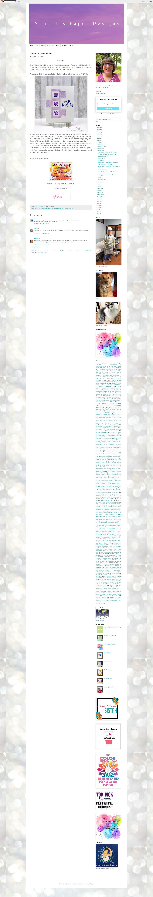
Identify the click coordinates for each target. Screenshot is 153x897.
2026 (98, 127)
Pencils (97, 522)
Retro (118, 537)
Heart (98, 473)
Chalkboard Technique (110, 410)
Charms (118, 410)
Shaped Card (117, 547)
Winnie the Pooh (100, 600)
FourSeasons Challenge (112, 456)
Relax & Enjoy (107, 652)
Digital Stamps (101, 435)
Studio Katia (106, 568)
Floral (63, 208)
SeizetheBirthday (114, 543)
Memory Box (106, 497)
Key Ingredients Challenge (112, 486)
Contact (42, 45)
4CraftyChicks (117, 367)
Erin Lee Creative (100, 445)
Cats (118, 409)
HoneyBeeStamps (115, 476)
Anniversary (98, 380)
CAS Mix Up (36, 208)
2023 (98, 134)
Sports (114, 556)
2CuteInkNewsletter (113, 364)
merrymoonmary (79, 884)
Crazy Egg (118, 429)
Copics (119, 426)
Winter (107, 600)
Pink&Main (109, 527)
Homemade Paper (116, 474)
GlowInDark (107, 468)
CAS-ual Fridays (117, 398)
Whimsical (103, 598)
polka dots (111, 531)
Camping (103, 392)
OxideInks (106, 512)
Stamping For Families (102, 564)
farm (115, 447)
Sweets (119, 571)
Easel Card (107, 440)
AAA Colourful (105, 372)
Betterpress (109, 384)
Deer (98, 433)
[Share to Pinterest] (54, 206)
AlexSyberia (115, 375)
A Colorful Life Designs (104, 369)
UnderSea (103, 591)
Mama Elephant (99, 494)
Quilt (118, 534)
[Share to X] (50, 206)
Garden (97, 462)
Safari (98, 540)
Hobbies (98, 474)
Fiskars (97, 453)
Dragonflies (104, 438)
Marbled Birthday (102, 170)
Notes (112, 509)
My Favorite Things (117, 505)
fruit (120, 459)
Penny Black (103, 522)
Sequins (114, 546)
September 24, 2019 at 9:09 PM (41, 233)
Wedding (112, 597)
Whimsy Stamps (110, 598)
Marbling (111, 494)
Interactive (98, 483)
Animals (108, 378)
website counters (100, 620)
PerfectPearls (117, 522)
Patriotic (109, 521)
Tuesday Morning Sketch (109, 588)
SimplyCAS (113, 550)
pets (107, 523)
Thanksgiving (112, 577)
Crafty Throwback (110, 429)
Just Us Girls (99, 484)
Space (105, 555)
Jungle (118, 483)
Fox (119, 456)
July (99, 184)
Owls (100, 512)
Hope (105, 477)
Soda (118, 553)
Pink (119, 525)
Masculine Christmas (109, 495)
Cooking (114, 426)
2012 (98, 211)
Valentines (98, 592)
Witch (120, 600)
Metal (120, 497)
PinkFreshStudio (117, 527)
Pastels (102, 521)
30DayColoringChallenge (101, 366)
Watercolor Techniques (101, 597)
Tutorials (97, 589)
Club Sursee (54, 208)
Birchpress (116, 384)
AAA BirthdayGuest (106, 370)
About (37, 45)
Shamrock (110, 547)
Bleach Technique (101, 388)
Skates (97, 552)
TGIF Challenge (107, 576)
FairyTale (118, 445)
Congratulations (106, 426)
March (100, 192)
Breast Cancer (105, 389)
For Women (102, 456)
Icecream (98, 478)
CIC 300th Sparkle (108, 415)
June (99, 186)
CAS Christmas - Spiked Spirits (105, 164)
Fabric (107, 445)
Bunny (100, 391)
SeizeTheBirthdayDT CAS (113, 544)
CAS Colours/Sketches (100, 397)
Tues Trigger (98, 588)
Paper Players (99, 514)
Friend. (103, 459)
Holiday (103, 474)
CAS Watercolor (99, 398)
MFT (104, 498)
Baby (113, 380)
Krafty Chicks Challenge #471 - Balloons (108, 172)
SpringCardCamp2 (99, 559)
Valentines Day (107, 592)
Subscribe (108, 108)
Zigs (103, 603)
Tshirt (119, 586)
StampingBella (99, 565)
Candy (118, 392)
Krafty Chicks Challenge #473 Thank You (108, 162)
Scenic (107, 541)
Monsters (97, 503)
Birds (100, 386)
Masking (118, 495)
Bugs (97, 391)
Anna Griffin (116, 378)
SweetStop (99, 573)
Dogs (113, 436)
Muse (104, 505)
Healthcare (119, 471)
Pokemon (105, 531)
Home (31, 45)
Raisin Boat (98, 537)
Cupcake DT (114, 430)
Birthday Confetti (108, 678)
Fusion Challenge (102, 461)
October (100, 148)
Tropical (113, 586)
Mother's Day (104, 503)
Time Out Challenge (117, 583)
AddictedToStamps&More (101, 373)
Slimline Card (116, 552)
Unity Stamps (116, 591)
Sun (112, 570)
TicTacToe (112, 582)
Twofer (111, 589)
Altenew (104, 376)
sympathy (107, 573)
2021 (98, 138)
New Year (112, 508)
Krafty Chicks (117, 488)
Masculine (98, 495)
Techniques (98, 576)
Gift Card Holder (105, 465)
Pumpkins (112, 534)
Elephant (115, 441)
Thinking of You (117, 580)
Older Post (88, 250)
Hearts (103, 473)
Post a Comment (36, 247)
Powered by (104, 113)
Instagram (64, 45)
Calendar (118, 391)
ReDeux (113, 537)
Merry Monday (114, 497)
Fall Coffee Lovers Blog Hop (106, 447)
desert (101, 433)
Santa (97, 541)
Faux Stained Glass (107, 448)
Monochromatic (115, 502)
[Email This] (47, 206)
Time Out (109, 583)
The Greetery (107, 579)
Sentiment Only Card (106, 546)
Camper (97, 392)
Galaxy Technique (115, 461)
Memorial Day (98, 497)
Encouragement (110, 444)
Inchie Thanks (101, 158)
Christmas (107, 413)
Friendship (109, 459)
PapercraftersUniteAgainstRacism (111, 518)
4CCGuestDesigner (107, 367)
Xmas (113, 601)
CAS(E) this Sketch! (102, 400)
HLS (120, 473)
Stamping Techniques (114, 564)
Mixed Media (98, 502)
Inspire (110, 481)
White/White (118, 598)
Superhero (114, 571)
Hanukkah (113, 471)
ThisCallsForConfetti (102, 582)
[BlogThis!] (49, 206)
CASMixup (105, 401)
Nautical (104, 506)
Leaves (97, 491)
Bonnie (36, 238)
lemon (103, 491)
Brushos (118, 389)
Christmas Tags (106, 414)
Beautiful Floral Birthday (110, 635)
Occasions (117, 509)
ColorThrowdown (100, 424)
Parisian (97, 521)
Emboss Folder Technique (112, 442)
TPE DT (104, 585)
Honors (57, 45)
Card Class (102, 394)
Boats (108, 388)
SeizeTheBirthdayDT (101, 544)
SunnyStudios (107, 571)
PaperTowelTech (109, 519)
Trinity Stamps (106, 586)
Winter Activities (114, 600)
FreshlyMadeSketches (113, 458)
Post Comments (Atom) (42, 252)
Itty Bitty (103, 483)
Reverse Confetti (108, 538)
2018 (98, 199)
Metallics (99, 498)
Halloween (104, 471)
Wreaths (108, 601)
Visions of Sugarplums (111, 594)
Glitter (106, 466)
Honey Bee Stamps (101, 476)
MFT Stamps (110, 498)
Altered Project (112, 376)
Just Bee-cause (108, 670)
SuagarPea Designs (115, 568)
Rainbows (116, 536)
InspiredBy (117, 481)
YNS (117, 601)
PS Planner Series (101, 534)
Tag (113, 573)
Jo (34, 218)
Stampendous (104, 562)
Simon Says (112, 549)
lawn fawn (109, 489)
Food (97, 456)
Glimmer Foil (99, 467)
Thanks (104, 577)
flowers (111, 455)
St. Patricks (102, 561)
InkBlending (117, 480)
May (99, 188)
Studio (100, 568)
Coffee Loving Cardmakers (115, 418)
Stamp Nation (111, 561)
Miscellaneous (106, 500)
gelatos (113, 462)
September (101, 150)
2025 (98, 130)
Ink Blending (109, 480)
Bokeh (118, 388)
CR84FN (105, 427)
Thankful (98, 577)
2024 (98, 132)
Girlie (118, 465)
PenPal (110, 522)
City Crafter (117, 415)
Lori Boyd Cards (110, 492)
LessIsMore (109, 491)
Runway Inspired (117, 538)
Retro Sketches (99, 538)
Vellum (98, 594)
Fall (97, 447)
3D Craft (111, 366)
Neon (97, 508)
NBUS (109, 506)
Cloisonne (98, 417)
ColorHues (107, 423)
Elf (119, 441)
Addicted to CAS (115, 372)
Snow (97, 553)
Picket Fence (103, 525)
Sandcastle (117, 540)
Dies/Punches (113, 433)
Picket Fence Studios (111, 525)
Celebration (99, 411)
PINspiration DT (113, 528)
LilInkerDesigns (117, 491)
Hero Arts (114, 473)
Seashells (105, 543)
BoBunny (113, 388)
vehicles (119, 592)
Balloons (97, 383)
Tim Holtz (104, 583)
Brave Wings (101, 160)
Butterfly (106, 391)
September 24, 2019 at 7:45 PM (41, 223)
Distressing (108, 436)
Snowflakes (104, 553)
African (110, 373)
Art (103, 380)
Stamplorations (107, 565)
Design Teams (50, 45)
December (101, 144)
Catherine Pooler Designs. (106, 405)
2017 (98, 201)
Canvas (97, 394)
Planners (112, 529)
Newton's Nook (100, 509)
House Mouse (111, 477)
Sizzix (118, 550)
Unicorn (109, 591)
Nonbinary (107, 509)
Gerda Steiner (111, 463)
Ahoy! (99, 177)
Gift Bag (97, 465)
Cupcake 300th (104, 430)
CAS (114, 394)
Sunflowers (99, 571)
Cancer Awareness (111, 392)
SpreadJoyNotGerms (107, 558)
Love (117, 492)
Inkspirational (98, 481)
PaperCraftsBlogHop (100, 519)
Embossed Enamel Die (100, 444)
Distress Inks (116, 435)
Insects (105, 481)
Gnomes (114, 468)
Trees (115, 585)
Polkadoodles (118, 531)
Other (97, 512)
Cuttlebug (119, 432)
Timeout (98, 585)
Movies (118, 503)
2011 (98, 213)
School (111, 541)
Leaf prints (117, 489)
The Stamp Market (107, 580)
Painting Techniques (114, 512)
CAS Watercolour (108, 398)
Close (97, 121)
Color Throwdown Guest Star (112, 421)
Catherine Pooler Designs (45, 208)
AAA (112, 369)
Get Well (118, 463)
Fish (119, 451)
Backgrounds (117, 381)
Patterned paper (116, 521)
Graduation (112, 470)
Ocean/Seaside (99, 511)
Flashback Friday (110, 453)
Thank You (70, 208)
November (101, 146)
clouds (102, 417)
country (99, 427)
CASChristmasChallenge (115, 400)
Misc (97, 500)
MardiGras (117, 494)
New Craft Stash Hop (104, 508)
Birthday (108, 386)
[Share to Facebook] (52, 206)
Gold (119, 468)
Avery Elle (107, 380)
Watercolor (115, 595)
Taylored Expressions (101, 574)
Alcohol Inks (106, 375)
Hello (109, 473)
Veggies (114, 592)
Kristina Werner (102, 489)
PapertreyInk (117, 519)
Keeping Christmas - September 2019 (107, 154)
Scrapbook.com (118, 541)
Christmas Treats (116, 414)
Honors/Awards (99, 477)
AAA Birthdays (114, 370)
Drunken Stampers (99, 440)
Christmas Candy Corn (103, 156)
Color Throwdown (113, 420)
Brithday (112, 389)
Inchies (66, 208)
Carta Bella (109, 394)
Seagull (98, 543)
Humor (118, 477)
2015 (98, 205)
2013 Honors (98, 363)
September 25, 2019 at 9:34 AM (41, 244)
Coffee (119, 417)
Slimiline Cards (108, 552)
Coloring (116, 423)
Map (106, 494)
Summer (107, 570)
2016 (98, 203)
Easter (113, 440)
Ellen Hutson (99, 443)
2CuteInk (116, 363)
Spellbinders (112, 555)
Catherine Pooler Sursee (109, 409)
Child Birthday (98, 412)
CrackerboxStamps (113, 427)
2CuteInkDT (98, 364)
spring (116, 558)
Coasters (114, 417)
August (100, 182)
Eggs (109, 441)
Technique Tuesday (114, 574)
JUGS (108, 483)
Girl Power (113, 465)
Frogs (116, 459)
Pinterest (71, 45)
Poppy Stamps (100, 532)
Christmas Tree (99, 415)
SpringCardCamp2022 (109, 559)
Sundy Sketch (118, 570)
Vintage (103, 594)
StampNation (116, 565)
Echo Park (104, 441)
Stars (97, 567)
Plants (118, 529)
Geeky (102, 462)
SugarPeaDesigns (99, 570)
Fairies (112, 445)
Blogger (91, 884)
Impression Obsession (108, 478)
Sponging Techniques (104, 556)
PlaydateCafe (98, 531)
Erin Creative (118, 444)
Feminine (114, 451)
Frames (97, 458)
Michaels (118, 498)
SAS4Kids (102, 541)
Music (110, 505)
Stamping (119, 562)
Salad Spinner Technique (107, 540)
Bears (113, 383)
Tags (117, 573)
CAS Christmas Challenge (110, 395)
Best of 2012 (102, 384)
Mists (118, 500)
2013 (98, 209)
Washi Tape (106, 595)
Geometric (104, 463)
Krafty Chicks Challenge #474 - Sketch (107, 152)
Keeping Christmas (100, 486)
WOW (98, 601)
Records (108, 537)
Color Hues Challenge (102, 420)
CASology (112, 401)
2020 (98, 140)
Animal (98, 378)
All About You (107, 661)
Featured (59, 208)
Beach (108, 383)
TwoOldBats (117, 589)
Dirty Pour (109, 435)
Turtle (118, 588)
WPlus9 (102, 601)
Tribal (100, 586)
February (100, 194)
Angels (118, 376)
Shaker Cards (103, 547)
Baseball (103, 383)
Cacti (113, 391)
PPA (106, 532)
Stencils (119, 567)
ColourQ (116, 424)
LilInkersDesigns (101, 492)
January (100, 196)
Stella (101, 567)
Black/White (118, 386)
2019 (98, 142)
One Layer (111, 511)
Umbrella (97, 591)
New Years (119, 508)
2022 (98, 136)
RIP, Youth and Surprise (109, 644)
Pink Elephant (99, 527)
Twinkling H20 (104, 589)
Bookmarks (98, 389)
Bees (97, 384)
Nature (98, 506)
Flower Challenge (104, 455)
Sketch (101, 552)
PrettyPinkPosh (112, 532)
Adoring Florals (102, 179)
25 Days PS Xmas (107, 363)
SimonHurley (106, 550)
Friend (97, 459)
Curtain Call (113, 432)
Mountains (113, 503)
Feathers (117, 448)
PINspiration (102, 528)
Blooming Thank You (109, 687)
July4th (113, 483)
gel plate (108, 462)
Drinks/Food (115, 438)
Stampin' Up (112, 562)
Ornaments (117, 511)
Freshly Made (103, 458)
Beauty (118, 383)
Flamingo (102, 453)
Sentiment (98, 546)
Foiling (118, 455)
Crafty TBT (102, 429)
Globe (102, 468)
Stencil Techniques (109, 567)
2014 (98, 207)
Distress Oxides (99, 436)
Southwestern (98, 555)
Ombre (105, 511)
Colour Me (109, 424)
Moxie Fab (98, 505)
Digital (119, 434)
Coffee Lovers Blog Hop (103, 418)
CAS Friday (109, 397)
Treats (110, 585)
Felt (108, 451)
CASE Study (98, 401)
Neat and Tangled (116, 506)
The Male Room (114, 579)
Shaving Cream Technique (101, 549)
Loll (35, 228)
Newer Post (33, 250)
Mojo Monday (106, 502)
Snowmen (112, 553)
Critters (97, 430)
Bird (96, 386)
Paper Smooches (109, 514)
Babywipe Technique (107, 381)
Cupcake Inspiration (101, 432)
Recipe (103, 537)
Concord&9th (98, 426)
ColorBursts (98, 423)
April (99, 190)
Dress (109, 438)
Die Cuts (106, 433)
